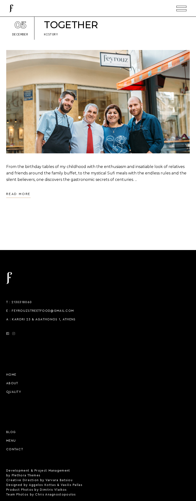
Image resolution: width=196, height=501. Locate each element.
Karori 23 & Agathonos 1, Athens (44, 319)
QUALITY (13, 391)
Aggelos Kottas (42, 484)
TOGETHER (71, 25)
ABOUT (12, 383)
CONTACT (14, 449)
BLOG (11, 432)
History (51, 34)
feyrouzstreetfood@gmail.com (43, 310)
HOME (11, 374)
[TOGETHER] (98, 101)
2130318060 (21, 302)
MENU (11, 440)
